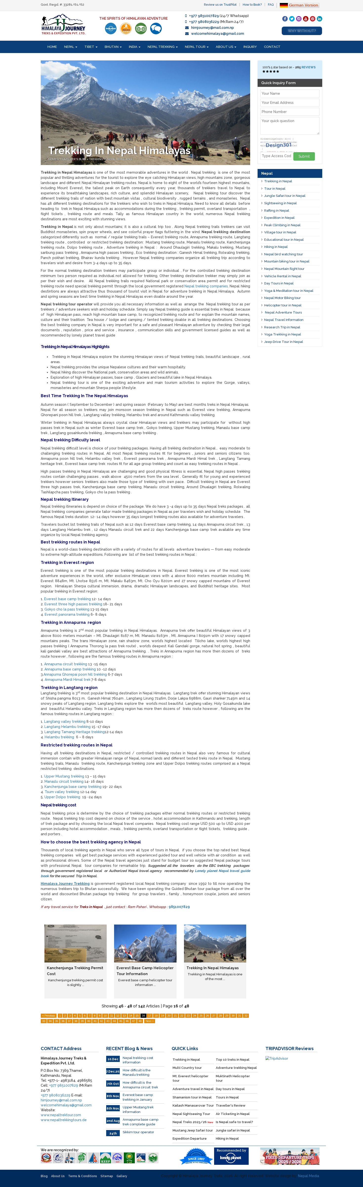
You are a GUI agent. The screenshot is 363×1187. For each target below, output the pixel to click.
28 (220, 1015)
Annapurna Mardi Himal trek (67, 680)
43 (107, 1021)
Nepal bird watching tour (283, 254)
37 (69, 1021)
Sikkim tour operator (138, 1132)
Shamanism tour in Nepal (192, 1097)
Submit (304, 156)
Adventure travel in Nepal (193, 1089)
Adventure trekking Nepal (236, 1068)
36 (62, 1021)
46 (127, 1021)
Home (52, 47)
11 (111, 1015)
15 (137, 1015)
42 (101, 1021)
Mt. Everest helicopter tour (190, 1078)
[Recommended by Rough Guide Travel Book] (126, 28)
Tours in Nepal (227, 1097)
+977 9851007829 (204, 16)
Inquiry (250, 47)
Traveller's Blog (73, 159)
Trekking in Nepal (278, 181)
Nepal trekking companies (206, 286)
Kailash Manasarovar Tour (193, 1105)
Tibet (89, 47)
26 (207, 1015)
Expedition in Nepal (279, 218)
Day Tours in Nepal (279, 283)
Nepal (69, 47)
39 (82, 1021)
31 (239, 1015)
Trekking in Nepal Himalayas (212, 968)
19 (162, 1015)
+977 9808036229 (204, 22)
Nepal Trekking (161, 47)
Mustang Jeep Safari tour (193, 1130)
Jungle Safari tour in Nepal (284, 196)
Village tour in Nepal (280, 232)
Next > (150, 1021)
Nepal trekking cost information (138, 1060)
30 (233, 1015)
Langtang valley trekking (64, 721)
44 (114, 1021)
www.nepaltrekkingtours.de (64, 1120)
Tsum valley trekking (62, 792)
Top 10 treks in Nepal (232, 1059)
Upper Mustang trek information (138, 1109)
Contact (272, 47)
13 (124, 1015)
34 (50, 1021)
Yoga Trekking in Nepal (282, 334)
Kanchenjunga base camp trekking (72, 787)
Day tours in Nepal (230, 1089)
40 (88, 1021)
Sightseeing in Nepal (280, 203)
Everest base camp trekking (67, 599)
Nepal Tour (195, 47)
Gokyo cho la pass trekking (66, 609)
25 (201, 1015)
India (133, 47)
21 (175, 1015)
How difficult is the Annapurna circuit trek (140, 1085)
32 (245, 1015)
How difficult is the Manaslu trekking (137, 1072)
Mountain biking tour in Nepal (286, 261)
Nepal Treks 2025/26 (193, 1122)
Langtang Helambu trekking (67, 727)
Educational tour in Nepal (284, 239)
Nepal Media (308, 1176)
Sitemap (107, 1176)
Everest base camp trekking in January (138, 1097)
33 (43, 1021)
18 (156, 1015)
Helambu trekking (59, 737)
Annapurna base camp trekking (70, 669)
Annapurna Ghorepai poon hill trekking (75, 674)
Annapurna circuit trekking (65, 664)
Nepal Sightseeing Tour (191, 1114)
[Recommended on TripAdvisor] (141, 28)
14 (130, 1015)
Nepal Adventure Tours (283, 312)
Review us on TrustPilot (220, 4)
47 (133, 1021)
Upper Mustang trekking (64, 776)
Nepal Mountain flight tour (284, 269)
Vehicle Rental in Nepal (282, 276)
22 (181, 1015)
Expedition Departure (190, 1138)
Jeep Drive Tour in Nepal (283, 342)
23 (188, 1015)
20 (168, 1015)
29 (226, 1015)
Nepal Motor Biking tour (282, 298)
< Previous (48, 1015)
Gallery (122, 1176)
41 (95, 1021)
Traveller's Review (230, 1105)
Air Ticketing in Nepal (233, 1114)
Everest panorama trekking (67, 614)
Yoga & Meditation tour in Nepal (288, 291)
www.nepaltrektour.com (61, 1115)
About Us (225, 47)
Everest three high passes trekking (73, 604)
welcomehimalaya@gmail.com (217, 34)
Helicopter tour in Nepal (283, 305)
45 (120, 1021)
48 (140, 1021)
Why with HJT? (302, 31)
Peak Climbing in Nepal (282, 225)
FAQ (271, 4)
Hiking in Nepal (276, 247)
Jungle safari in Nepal (233, 1130)
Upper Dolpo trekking (63, 797)
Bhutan (112, 47)
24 (194, 1015)
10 (105, 1015)
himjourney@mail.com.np (212, 28)
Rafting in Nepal (276, 210)
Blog (44, 1176)
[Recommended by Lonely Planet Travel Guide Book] (111, 28)
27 (213, 1015)
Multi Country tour (187, 1068)
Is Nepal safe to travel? (234, 1122)
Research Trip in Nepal (282, 327)
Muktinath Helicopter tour (233, 1078)
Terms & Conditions (82, 1176)
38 (75, 1021)
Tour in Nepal (274, 188)
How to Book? (252, 4)
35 (56, 1021)
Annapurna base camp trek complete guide (140, 1122)
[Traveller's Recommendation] (156, 28)
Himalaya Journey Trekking (65, 884)
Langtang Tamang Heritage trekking (74, 732)
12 (117, 1015)
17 (149, 1015)
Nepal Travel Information (283, 320)
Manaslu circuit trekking (63, 781)
